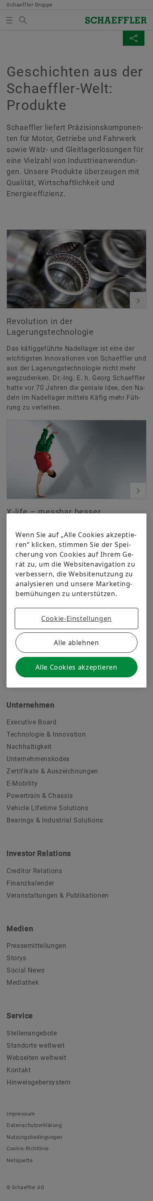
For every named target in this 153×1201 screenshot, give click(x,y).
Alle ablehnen (76, 642)
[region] (76, 600)
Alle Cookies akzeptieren (76, 667)
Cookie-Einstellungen (76, 618)
